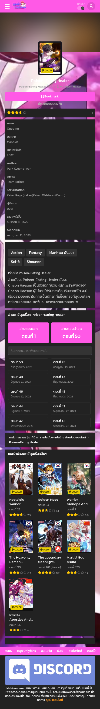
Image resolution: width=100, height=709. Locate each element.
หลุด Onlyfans (26, 651)
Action (16, 252)
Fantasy (35, 252)
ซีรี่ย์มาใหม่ (75, 651)
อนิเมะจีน (46, 651)
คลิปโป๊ (91, 651)
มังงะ (60, 651)
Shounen (34, 261)
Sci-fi (15, 261)
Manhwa (12, 142)
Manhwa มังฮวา (61, 252)
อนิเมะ (8, 651)
